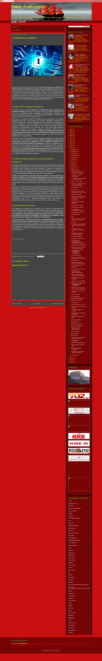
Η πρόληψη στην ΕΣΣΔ (76, 187)
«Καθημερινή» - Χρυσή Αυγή (77, 238)
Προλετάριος (71, 535)
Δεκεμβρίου (74, 149)
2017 (71, 147)
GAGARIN (70, 582)
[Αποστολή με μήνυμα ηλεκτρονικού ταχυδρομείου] (38, 256)
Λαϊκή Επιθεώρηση (28, 7)
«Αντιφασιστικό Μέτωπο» (77, 325)
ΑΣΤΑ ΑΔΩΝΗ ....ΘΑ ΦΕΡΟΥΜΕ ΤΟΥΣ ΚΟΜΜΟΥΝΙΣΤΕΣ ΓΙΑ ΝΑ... (78, 225)
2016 (71, 357)
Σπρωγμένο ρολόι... (75, 331)
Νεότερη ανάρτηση (17, 303)
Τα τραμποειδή (74, 321)
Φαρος (69, 547)
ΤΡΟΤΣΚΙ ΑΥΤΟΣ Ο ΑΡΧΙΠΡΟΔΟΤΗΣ (79, 104)
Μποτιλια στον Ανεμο (73, 533)
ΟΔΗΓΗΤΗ (21, 239)
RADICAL (70, 605)
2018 (71, 145)
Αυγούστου (74, 157)
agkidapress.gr (71, 555)
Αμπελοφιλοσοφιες (72, 503)
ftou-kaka (70, 579)
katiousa (70, 590)
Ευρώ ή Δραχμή (74, 302)
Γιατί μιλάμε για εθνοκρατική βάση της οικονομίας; (77, 352)
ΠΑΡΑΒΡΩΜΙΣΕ (74, 340)
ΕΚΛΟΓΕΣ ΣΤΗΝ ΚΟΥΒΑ (77, 323)
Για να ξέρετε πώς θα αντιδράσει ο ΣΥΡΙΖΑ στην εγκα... (78, 179)
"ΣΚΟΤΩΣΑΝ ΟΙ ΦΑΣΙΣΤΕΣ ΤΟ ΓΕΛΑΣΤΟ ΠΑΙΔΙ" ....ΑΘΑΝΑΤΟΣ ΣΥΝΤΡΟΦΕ (82, 66)
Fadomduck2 (71, 577)
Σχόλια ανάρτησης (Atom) (41, 307)
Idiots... (72, 216)
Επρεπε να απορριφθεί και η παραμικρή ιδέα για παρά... (78, 275)
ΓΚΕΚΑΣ (70, 513)
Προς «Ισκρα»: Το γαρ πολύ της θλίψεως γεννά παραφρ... (78, 197)
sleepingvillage (71, 630)
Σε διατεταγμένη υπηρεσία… (77, 207)
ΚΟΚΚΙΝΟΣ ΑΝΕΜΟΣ (73, 525)
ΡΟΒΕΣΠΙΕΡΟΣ (72, 538)
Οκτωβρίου (74, 153)
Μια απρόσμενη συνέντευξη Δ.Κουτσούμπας (81, 35)
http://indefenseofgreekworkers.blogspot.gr (78, 584)
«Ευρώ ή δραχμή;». (75, 294)
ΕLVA (69, 520)
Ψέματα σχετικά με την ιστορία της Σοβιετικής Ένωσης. (78, 248)
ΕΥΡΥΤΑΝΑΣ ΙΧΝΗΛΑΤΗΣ (74, 518)
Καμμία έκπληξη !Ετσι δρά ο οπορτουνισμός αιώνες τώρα (78, 192)
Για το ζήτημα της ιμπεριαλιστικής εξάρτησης (77, 210)
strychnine (70, 632)
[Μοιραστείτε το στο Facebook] (42, 256)
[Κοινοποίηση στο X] (40, 256)
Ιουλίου (73, 159)
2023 (71, 135)
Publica (70, 603)
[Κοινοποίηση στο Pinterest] (43, 256)
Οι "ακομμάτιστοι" (75, 260)
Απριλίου (73, 165)
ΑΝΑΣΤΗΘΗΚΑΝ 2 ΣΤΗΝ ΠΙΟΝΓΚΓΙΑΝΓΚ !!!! (80, 85)
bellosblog (70, 562)
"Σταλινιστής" (74, 222)
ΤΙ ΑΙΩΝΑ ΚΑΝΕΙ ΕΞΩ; (76, 255)
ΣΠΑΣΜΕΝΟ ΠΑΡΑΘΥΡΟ (74, 540)
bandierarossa (71, 560)
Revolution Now (72, 622)
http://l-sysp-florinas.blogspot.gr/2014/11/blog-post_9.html (79, 587)
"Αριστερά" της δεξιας (76, 319)
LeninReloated (71, 595)
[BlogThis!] (39, 256)
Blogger (57, 650)
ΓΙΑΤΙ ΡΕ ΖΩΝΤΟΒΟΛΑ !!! (77, 236)
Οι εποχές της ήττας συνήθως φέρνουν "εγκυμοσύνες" (78, 219)
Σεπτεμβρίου (74, 155)
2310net (70, 501)
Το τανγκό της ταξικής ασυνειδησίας (76, 176)
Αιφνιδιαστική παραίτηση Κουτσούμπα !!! (80, 75)
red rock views (71, 612)
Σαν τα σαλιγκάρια (75, 296)
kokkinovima (71, 593)
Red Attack (70, 608)
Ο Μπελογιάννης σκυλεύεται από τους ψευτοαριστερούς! (78, 288)
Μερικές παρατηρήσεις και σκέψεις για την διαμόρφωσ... (78, 263)
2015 (71, 359)
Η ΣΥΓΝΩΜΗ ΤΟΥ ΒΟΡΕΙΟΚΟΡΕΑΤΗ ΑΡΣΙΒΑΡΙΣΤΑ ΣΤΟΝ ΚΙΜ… (78, 242)
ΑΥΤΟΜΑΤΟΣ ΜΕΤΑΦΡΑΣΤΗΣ (78, 245)
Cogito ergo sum (72, 565)
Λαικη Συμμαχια (72, 528)
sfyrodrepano (71, 627)
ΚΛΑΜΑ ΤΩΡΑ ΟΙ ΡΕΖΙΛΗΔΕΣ (78, 342)
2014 (71, 362)
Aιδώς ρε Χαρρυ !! (75, 333)
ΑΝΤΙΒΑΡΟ (71, 506)
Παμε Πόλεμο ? (74, 335)
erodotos (70, 574)
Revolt (69, 620)
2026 (71, 129)
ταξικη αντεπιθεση (72, 545)
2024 (71, 133)
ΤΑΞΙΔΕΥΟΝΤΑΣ (72, 542)
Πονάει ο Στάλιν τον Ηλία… (77, 181)
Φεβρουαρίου (74, 170)
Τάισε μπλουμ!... (75, 189)
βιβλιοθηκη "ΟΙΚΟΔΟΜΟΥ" (74, 508)
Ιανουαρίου (74, 355)
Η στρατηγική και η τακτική (77, 212)
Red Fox (70, 610)
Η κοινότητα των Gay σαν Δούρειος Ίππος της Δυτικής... (78, 258)
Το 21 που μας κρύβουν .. (81, 45)
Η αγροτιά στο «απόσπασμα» (78, 281)
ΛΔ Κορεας (70, 530)
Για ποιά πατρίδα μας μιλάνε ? (78, 269)
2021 (71, 139)
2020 (71, 141)
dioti (69, 572)
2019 (71, 143)
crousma (70, 567)
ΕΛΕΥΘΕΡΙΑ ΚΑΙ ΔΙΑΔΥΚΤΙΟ (77, 298)
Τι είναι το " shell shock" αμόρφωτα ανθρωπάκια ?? (81, 55)
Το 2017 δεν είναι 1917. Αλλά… (78, 304)
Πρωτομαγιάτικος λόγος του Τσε (82, 114)
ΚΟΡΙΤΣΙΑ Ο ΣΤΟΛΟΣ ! (76, 300)
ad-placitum (71, 552)
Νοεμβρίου (74, 151)
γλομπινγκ (70, 515)
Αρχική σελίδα (37, 303)
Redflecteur (71, 615)
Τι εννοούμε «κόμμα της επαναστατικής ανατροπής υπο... (78, 230)
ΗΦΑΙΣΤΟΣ (71, 523)
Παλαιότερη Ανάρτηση (58, 303)
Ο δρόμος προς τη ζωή (76, 194)
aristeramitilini (71, 557)
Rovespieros (71, 625)
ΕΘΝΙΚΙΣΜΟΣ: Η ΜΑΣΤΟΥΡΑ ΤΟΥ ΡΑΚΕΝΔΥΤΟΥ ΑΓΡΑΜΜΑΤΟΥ (78, 284)
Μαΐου (72, 163)
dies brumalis (71, 569)
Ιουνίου (73, 161)
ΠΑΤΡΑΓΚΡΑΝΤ (74, 199)
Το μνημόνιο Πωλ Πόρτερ (77, 205)
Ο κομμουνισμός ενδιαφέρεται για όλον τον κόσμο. (78, 338)
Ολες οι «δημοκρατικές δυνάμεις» (76, 349)
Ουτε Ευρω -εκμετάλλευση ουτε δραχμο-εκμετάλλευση (78, 184)
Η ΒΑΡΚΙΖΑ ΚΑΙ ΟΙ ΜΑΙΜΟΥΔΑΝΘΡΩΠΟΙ (76, 272)
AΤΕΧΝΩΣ (70, 550)
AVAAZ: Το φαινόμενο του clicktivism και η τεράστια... (78, 172)
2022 (71, 137)
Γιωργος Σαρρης (72, 510)
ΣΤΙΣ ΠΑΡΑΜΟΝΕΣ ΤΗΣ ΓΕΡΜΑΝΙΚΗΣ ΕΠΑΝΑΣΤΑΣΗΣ (76, 252)
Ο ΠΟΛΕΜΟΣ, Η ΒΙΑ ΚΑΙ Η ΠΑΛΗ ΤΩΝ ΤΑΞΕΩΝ (77, 234)
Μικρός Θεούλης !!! (75, 214)
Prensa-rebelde (72, 600)
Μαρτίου (73, 168)
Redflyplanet (71, 617)
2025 (71, 131)
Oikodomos (71, 598)
